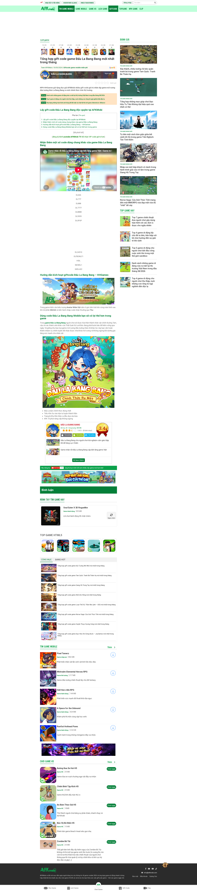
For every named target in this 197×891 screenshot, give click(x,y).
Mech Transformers (88, 3)
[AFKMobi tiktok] (156, 869)
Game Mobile (81, 8)
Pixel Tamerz (63, 653)
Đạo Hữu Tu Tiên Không (53, 3)
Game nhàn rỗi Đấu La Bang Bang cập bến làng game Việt (84, 450)
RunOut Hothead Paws (67, 726)
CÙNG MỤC (46, 559)
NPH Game (133, 8)
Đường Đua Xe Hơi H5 (67, 768)
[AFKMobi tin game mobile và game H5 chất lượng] (48, 8)
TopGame (123, 8)
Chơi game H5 (47, 761)
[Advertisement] (98, 24)
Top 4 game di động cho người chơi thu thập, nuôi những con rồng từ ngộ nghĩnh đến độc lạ (76, 99)
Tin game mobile (66, 8)
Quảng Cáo (153, 876)
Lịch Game (102, 8)
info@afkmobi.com (150, 873)
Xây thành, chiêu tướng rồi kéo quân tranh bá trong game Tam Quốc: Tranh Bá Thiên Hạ (137, 71)
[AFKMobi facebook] (145, 869)
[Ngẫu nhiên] (111, 515)
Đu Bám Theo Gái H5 (66, 805)
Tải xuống (67, 435)
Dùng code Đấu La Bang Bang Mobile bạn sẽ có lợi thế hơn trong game (69, 127)
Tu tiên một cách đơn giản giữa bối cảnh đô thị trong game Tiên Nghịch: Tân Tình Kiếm (137, 137)
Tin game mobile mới (126, 66)
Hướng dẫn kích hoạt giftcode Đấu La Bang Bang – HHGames (65, 124)
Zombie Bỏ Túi (63, 841)
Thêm (110, 647)
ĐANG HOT (60, 559)
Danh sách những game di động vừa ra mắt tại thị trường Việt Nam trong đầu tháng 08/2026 (76, 95)
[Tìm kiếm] (155, 2)
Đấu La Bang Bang (61, 74)
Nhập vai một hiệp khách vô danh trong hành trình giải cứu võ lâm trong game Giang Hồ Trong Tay (138, 170)
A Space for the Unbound (68, 708)
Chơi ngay (111, 769)
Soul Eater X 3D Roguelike (75, 507)
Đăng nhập (127, 3)
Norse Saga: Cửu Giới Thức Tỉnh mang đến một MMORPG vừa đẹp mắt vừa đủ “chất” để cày (138, 202)
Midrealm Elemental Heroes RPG (72, 672)
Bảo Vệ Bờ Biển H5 (65, 823)
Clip (141, 8)
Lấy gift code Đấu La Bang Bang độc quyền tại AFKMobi (63, 119)
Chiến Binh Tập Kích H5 (67, 786)
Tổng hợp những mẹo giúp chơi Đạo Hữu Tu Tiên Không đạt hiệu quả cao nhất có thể (137, 104)
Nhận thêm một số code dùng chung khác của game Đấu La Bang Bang (69, 122)
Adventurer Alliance (70, 3)
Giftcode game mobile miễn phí (76, 68)
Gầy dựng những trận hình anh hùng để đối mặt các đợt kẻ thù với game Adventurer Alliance (76, 103)
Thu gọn (82, 115)
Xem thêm (79, 460)
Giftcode (113, 8)
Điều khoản (144, 876)
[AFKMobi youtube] (149, 869)
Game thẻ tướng (62, 675)
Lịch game (44, 40)
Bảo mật (135, 876)
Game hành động (69, 511)
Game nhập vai (62, 657)
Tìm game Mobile (48, 646)
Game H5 (92, 8)
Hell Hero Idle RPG (65, 690)
